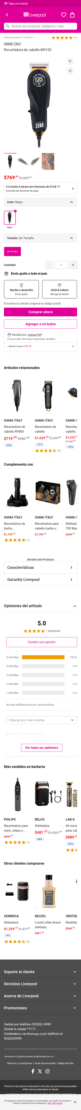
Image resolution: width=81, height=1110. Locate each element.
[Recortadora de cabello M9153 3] (35, 161)
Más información (55, 1103)
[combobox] (41, 720)
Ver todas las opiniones (41, 748)
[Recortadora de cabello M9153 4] (48, 161)
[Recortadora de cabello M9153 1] (10, 161)
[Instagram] (47, 1071)
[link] (17, 411)
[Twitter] (40, 1071)
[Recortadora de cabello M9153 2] (23, 161)
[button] (62, 37)
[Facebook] (32, 1071)
